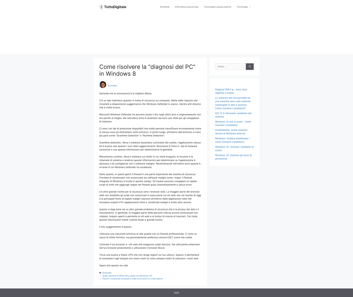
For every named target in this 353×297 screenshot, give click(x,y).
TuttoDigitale (115, 7)
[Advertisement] (176, 34)
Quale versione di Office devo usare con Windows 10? (127, 276)
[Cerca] (250, 66)
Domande (164, 7)
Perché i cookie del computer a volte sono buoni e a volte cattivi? (132, 278)
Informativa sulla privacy (187, 7)
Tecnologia (242, 7)
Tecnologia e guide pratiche (217, 7)
